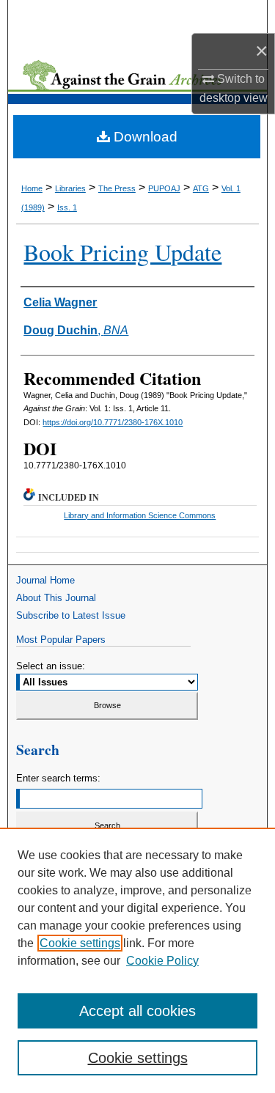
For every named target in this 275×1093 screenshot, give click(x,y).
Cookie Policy (162, 960)
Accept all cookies (137, 1011)
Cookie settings (80, 943)
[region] (137, 960)
